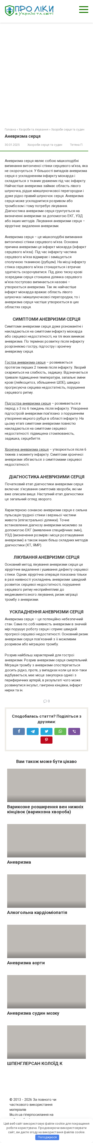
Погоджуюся (47, 1137)
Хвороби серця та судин (67, 129)
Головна (10, 129)
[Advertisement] (46, 71)
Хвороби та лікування (33, 129)
